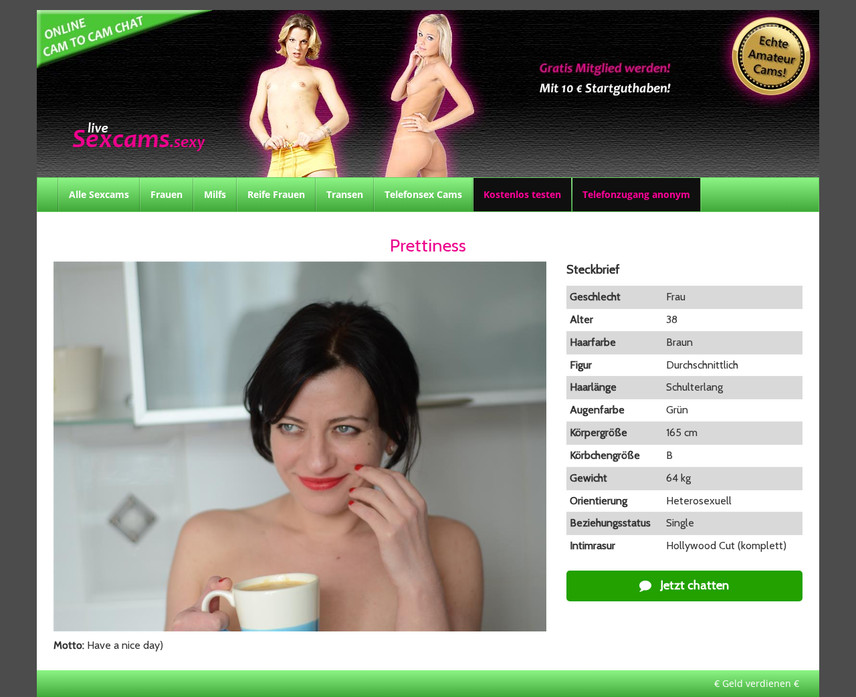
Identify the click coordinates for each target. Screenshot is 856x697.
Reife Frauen (276, 194)
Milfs (215, 194)
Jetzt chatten (693, 585)
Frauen (166, 194)
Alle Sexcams (99, 194)
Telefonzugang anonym (636, 194)
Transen (344, 194)
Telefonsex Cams (423, 194)
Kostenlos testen (522, 194)
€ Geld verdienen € (756, 683)
